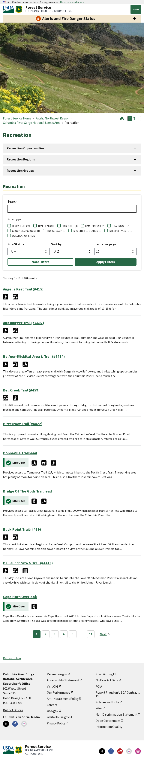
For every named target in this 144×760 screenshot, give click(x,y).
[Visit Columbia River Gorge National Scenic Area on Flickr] (24, 724)
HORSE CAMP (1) (56, 231)
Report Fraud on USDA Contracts (118, 692)
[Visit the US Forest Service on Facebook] (111, 751)
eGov (99, 708)
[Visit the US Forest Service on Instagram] (138, 751)
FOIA (99, 686)
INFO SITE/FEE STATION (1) (87, 231)
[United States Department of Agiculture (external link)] (9, 9)
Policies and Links (107, 702)
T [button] (130, 118)
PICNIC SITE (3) (70, 226)
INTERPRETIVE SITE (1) (121, 231)
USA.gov (52, 711)
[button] (122, 118)
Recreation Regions (21, 159)
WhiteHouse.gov (58, 717)
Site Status (16, 244)
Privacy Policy (56, 723)
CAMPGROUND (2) (94, 226)
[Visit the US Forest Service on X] (102, 751)
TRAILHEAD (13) (46, 226)
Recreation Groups (20, 171)
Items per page (105, 244)
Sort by (56, 244)
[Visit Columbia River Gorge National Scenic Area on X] (6, 724)
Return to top (12, 658)
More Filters (40, 262)
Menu (136, 9)
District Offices (13, 710)
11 (90, 634)
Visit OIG (52, 686)
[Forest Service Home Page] (18, 9)
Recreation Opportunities (25, 148)
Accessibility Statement (63, 680)
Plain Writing (104, 674)
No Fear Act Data (107, 680)
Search (12, 201)
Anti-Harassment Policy (63, 699)
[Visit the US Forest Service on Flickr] (129, 751)
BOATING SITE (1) (121, 226)
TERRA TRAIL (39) (21, 226)
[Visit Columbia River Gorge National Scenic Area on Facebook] (15, 724)
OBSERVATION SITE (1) (24, 235)
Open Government (108, 721)
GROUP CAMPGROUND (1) (26, 231)
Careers (52, 705)
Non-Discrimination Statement (116, 714)
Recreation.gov (57, 674)
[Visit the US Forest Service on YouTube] (120, 751)
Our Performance (58, 692)
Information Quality (109, 727)
